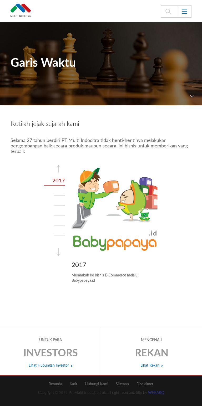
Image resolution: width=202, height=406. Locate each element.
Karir (73, 384)
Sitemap (122, 384)
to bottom (192, 93)
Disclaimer (145, 384)
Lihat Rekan (149, 365)
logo (21, 10)
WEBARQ (156, 393)
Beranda (55, 384)
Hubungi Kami (96, 384)
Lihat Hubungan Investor (49, 365)
